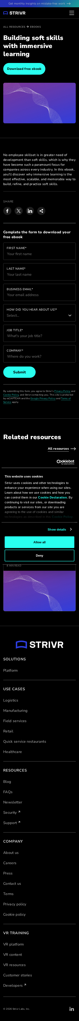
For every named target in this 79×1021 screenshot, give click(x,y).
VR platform (13, 944)
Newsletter (12, 802)
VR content (12, 954)
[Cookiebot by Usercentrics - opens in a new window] (56, 462)
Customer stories (17, 975)
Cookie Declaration (52, 497)
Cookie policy (14, 914)
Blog (7, 781)
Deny (39, 555)
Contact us (12, 883)
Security (10, 812)
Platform (10, 670)
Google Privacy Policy (43, 398)
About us (11, 852)
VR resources (14, 964)
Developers (13, 985)
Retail (8, 731)
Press (8, 873)
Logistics (10, 700)
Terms (8, 893)
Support (10, 822)
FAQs (8, 792)
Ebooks (35, 26)
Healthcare (12, 751)
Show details (57, 529)
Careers (9, 863)
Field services (15, 720)
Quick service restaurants (24, 741)
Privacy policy (14, 904)
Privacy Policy (62, 391)
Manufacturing (15, 710)
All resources (14, 26)
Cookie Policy (62, 516)
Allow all (39, 542)
